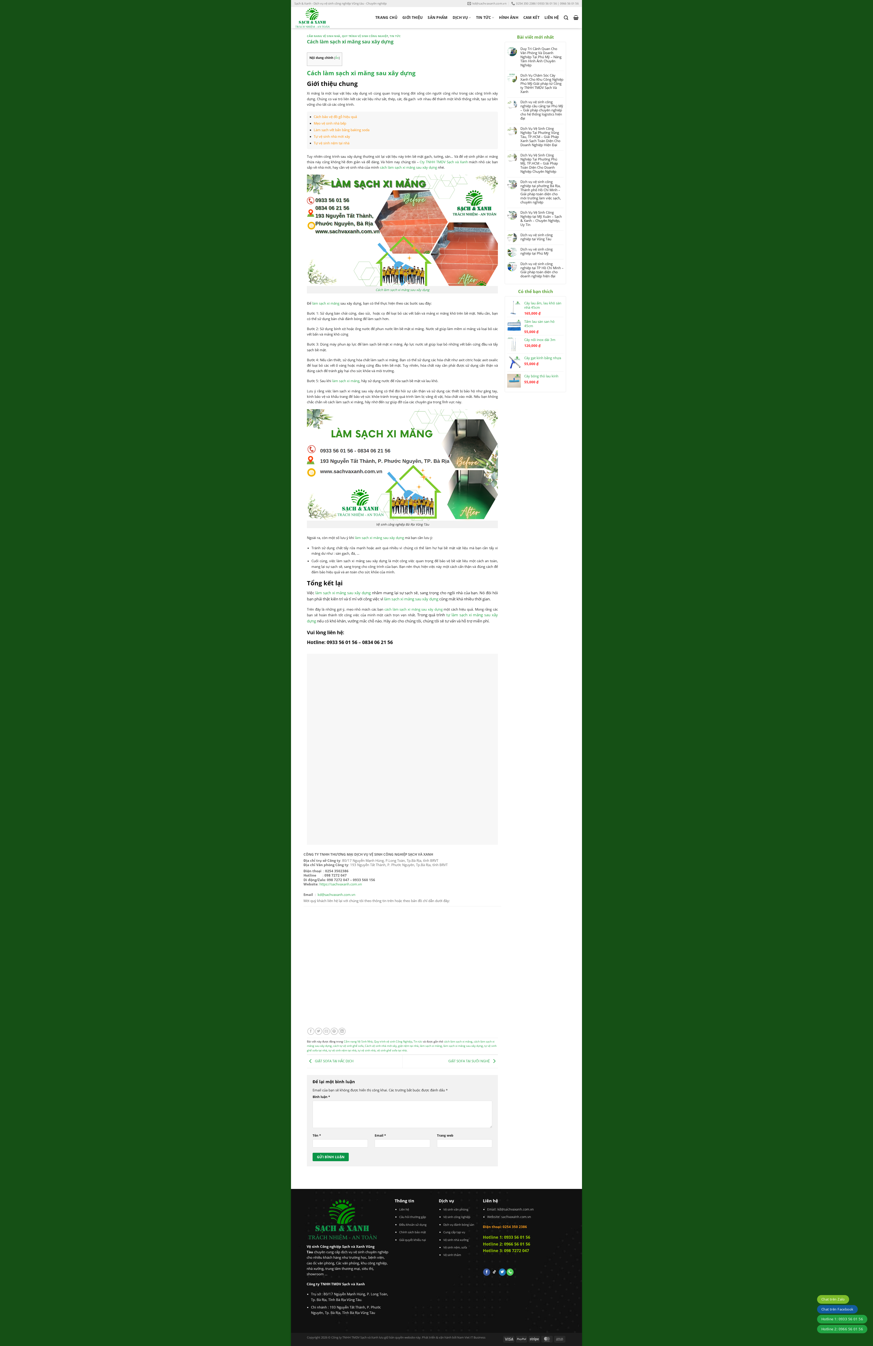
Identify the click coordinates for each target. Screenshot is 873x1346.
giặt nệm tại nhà (408, 1046)
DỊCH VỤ (460, 17)
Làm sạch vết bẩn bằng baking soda (341, 130)
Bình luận (321, 1097)
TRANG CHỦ (386, 17)
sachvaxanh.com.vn (516, 1217)
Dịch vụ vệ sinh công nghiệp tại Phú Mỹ (536, 251)
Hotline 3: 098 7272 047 (506, 1250)
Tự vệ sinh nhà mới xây (332, 136)
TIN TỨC (483, 17)
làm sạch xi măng (325, 303)
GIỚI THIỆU (412, 17)
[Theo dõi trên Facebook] (486, 1272)
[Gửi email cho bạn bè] (326, 1031)
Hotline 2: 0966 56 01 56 (506, 1244)
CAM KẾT (531, 17)
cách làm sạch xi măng (458, 1041)
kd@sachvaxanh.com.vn (336, 894)
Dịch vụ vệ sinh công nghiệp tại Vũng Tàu (536, 237)
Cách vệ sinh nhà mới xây (381, 1046)
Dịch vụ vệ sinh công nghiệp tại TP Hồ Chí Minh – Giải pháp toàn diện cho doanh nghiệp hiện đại (542, 270)
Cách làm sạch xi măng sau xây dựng (361, 73)
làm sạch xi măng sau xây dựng (379, 537)
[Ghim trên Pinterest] (334, 1031)
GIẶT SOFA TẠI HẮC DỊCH (334, 1061)
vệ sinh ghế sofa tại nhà (392, 1050)
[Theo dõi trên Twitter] (502, 1272)
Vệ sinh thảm (452, 1255)
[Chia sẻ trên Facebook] (310, 1031)
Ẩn (337, 58)
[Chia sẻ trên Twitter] (318, 1031)
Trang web (445, 1135)
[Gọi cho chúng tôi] (510, 1272)
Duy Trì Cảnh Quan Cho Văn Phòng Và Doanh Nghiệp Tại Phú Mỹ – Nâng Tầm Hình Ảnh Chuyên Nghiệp (541, 57)
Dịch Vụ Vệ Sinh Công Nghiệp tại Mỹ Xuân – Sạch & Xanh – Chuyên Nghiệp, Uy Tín (541, 218)
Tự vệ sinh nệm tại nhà (331, 143)
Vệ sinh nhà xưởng (456, 1240)
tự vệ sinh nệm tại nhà (342, 1050)
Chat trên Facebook (837, 1309)
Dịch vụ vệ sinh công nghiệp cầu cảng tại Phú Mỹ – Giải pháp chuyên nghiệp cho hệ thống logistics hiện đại (541, 110)
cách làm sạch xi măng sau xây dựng (408, 167)
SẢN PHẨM (438, 17)
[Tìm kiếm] (566, 18)
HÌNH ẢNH (508, 17)
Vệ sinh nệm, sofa (455, 1247)
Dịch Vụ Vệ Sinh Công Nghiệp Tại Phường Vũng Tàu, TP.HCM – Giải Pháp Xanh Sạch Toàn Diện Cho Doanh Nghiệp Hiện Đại (540, 136)
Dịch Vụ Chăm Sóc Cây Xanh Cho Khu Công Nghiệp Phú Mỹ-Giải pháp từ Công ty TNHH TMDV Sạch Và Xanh (541, 83)
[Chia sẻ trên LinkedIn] (342, 1031)
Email (380, 1135)
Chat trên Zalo (833, 1299)
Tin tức (395, 36)
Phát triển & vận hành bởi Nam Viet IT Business (453, 1337)
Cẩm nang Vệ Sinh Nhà (323, 36)
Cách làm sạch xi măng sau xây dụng (402, 290)
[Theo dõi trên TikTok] (494, 1272)
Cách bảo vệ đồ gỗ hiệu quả (335, 116)
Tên (317, 1135)
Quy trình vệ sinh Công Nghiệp (365, 36)
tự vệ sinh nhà (367, 1050)
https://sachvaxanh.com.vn (340, 884)
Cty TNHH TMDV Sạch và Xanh (444, 162)
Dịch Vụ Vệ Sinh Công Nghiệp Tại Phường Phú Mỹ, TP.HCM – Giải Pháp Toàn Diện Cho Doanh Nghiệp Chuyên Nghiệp (539, 163)
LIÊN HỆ (551, 17)
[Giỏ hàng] (576, 18)
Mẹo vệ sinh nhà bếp (330, 123)
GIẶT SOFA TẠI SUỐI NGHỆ (469, 1061)
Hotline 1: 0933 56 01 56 (506, 1237)
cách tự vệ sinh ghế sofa (348, 1046)
